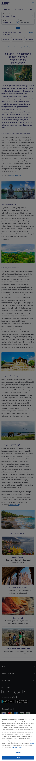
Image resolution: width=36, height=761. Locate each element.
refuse (32, 743)
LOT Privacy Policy (17, 747)
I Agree (18, 757)
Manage (18, 752)
